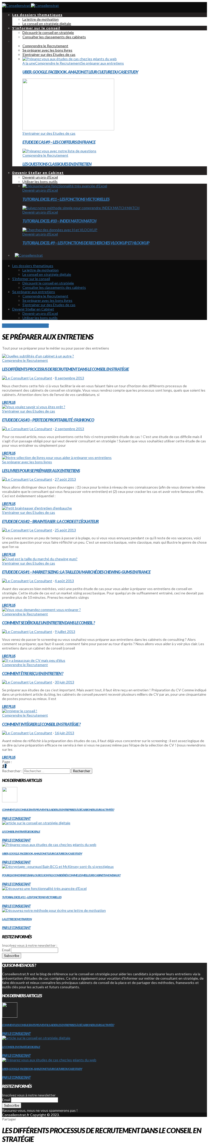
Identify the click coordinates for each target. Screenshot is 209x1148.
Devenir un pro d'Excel (40, 190)
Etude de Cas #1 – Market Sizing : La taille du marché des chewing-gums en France (76, 571)
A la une (28, 63)
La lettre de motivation (17, 919)
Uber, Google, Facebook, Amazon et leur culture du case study (80, 71)
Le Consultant (41, 378)
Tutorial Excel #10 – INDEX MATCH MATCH (59, 220)
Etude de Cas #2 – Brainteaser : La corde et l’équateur (50, 521)
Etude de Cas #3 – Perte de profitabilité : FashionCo (48, 419)
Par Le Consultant (16, 818)
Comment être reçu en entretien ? (32, 673)
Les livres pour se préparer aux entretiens (41, 470)
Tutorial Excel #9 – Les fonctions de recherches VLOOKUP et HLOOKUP (85, 242)
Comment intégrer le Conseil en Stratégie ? (41, 724)
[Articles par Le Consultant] (15, 378)
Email (6, 950)
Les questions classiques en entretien (56, 163)
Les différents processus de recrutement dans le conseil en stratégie (65, 369)
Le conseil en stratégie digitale (21, 831)
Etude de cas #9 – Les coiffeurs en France (58, 142)
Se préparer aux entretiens (102, 63)
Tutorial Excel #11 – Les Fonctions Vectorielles (65, 199)
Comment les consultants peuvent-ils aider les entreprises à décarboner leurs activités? (58, 809)
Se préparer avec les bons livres (27, 462)
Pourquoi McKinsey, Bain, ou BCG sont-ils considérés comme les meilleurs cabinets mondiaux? (61, 875)
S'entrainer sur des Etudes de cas (48, 133)
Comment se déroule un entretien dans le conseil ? (48, 622)
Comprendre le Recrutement (58, 63)
